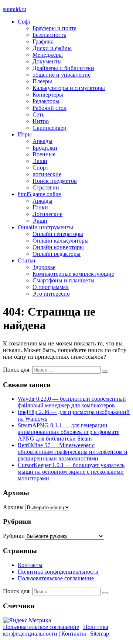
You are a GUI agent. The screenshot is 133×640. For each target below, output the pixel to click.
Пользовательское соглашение (56, 578)
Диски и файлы (52, 48)
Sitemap (99, 633)
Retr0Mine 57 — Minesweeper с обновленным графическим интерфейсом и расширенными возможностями (72, 452)
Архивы (13, 507)
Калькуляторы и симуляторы (69, 88)
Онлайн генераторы (58, 234)
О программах (51, 287)
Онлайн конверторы (58, 247)
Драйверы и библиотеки (63, 68)
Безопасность (49, 35)
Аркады (42, 141)
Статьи (26, 260)
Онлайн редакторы (57, 254)
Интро (41, 121)
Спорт (40, 167)
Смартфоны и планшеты (64, 280)
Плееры (42, 81)
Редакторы (46, 101)
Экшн (40, 161)
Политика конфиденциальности (58, 571)
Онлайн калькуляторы (61, 240)
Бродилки (45, 148)
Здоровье (44, 267)
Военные (44, 154)
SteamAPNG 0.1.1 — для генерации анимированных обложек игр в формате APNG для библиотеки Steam (68, 432)
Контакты (30, 565)
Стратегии (46, 187)
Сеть (38, 114)
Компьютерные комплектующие (73, 274)
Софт (24, 21)
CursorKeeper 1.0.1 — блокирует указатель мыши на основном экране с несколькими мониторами (71, 471)
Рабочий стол (49, 108)
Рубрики (14, 536)
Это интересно (51, 294)
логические (47, 174)
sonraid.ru (14, 9)
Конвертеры (48, 94)
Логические (47, 214)
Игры (25, 134)
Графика (43, 41)
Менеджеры (48, 55)
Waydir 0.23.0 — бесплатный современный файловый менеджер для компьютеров (72, 402)
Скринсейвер (49, 128)
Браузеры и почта (54, 28)
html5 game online (39, 194)
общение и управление (62, 75)
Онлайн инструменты (45, 227)
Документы (47, 61)
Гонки (40, 207)
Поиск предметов (55, 181)
